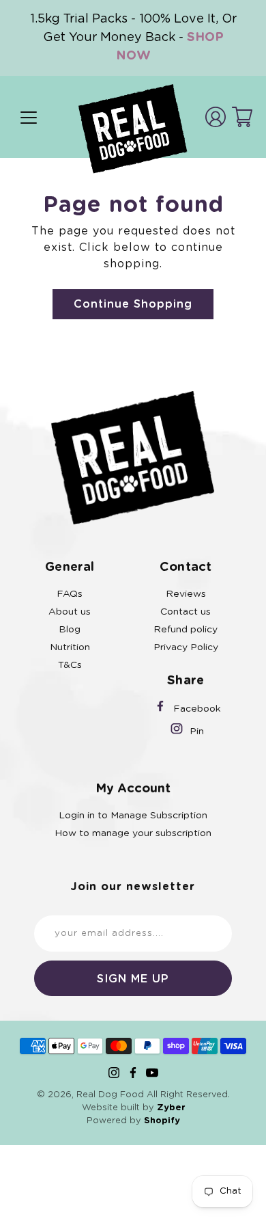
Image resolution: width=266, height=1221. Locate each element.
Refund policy (185, 629)
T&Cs (70, 665)
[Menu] (29, 117)
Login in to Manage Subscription (133, 815)
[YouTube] (152, 1072)
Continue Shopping (133, 304)
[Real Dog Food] (133, 129)
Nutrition (70, 647)
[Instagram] (114, 1072)
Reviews (186, 594)
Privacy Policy (185, 647)
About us (69, 612)
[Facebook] (133, 1072)
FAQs (70, 594)
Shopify (162, 1120)
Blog (69, 629)
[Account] (215, 117)
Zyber (171, 1107)
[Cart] (242, 117)
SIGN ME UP (133, 979)
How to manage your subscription (133, 833)
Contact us (185, 612)
